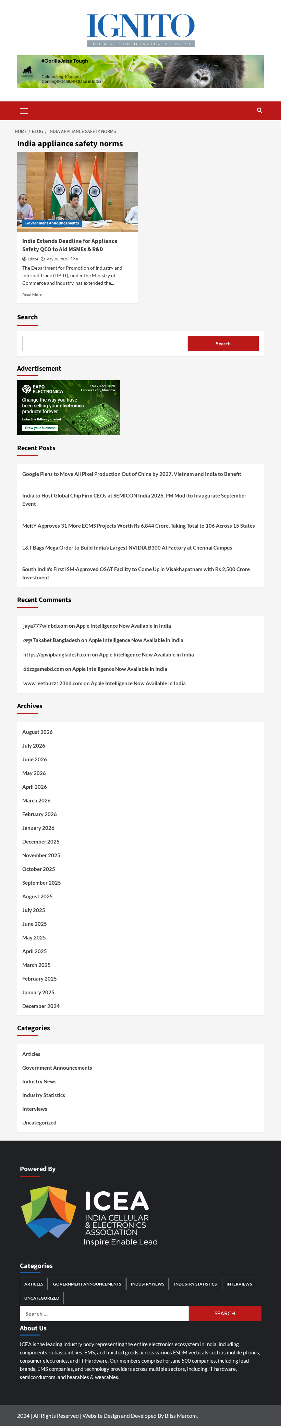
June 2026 (34, 759)
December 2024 (41, 1006)
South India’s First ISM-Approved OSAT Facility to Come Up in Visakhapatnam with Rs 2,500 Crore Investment (136, 573)
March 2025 (36, 965)
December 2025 (41, 841)
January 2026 (38, 828)
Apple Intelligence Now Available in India (123, 626)
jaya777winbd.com (45, 626)
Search (27, 317)
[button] (24, 110)
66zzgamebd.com (43, 669)
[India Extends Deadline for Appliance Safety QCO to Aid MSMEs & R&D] (77, 192)
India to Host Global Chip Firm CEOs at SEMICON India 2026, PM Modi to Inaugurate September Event (134, 499)
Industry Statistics (43, 1095)
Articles (31, 1054)
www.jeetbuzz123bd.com (53, 683)
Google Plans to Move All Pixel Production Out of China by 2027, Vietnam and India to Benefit (131, 474)
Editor (33, 259)
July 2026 (33, 745)
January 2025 (38, 992)
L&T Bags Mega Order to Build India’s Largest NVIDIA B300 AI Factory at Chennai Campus (127, 547)
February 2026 (39, 814)
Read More (32, 294)
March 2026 (36, 800)
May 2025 (34, 937)
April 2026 (34, 787)
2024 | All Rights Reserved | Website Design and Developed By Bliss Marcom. (107, 1415)
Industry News (39, 1081)
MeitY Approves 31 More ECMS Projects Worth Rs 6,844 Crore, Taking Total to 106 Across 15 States (138, 526)
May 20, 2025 (57, 259)
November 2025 (41, 855)
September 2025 (41, 883)
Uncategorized (39, 1122)
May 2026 (34, 773)
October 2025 (38, 869)
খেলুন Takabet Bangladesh (51, 640)
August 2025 (37, 896)
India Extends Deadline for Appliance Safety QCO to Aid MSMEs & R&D (70, 245)
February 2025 (39, 978)
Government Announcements (52, 223)
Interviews (34, 1109)
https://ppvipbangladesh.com (57, 654)
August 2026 (37, 732)
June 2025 (34, 924)
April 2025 (34, 951)
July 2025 (33, 910)
